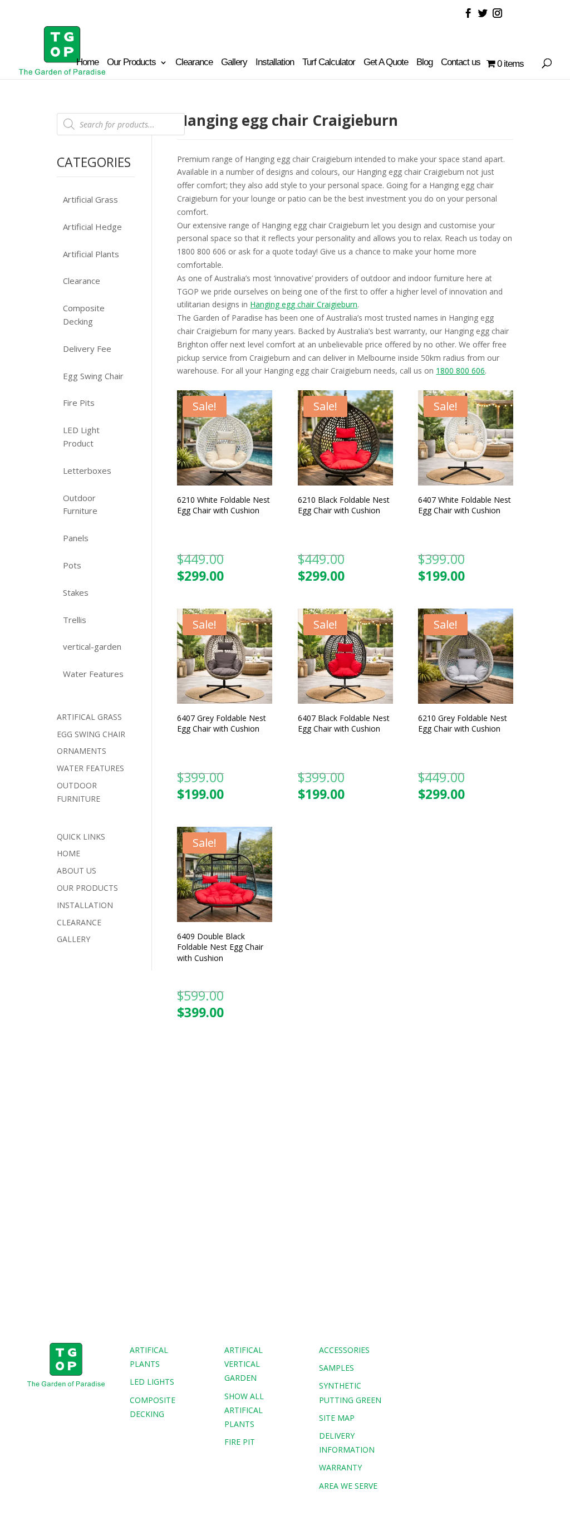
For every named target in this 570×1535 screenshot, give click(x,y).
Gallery (234, 62)
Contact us (460, 62)
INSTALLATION (85, 905)
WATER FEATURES (90, 768)
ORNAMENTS (81, 751)
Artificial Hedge (92, 226)
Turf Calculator (328, 62)
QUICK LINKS (81, 836)
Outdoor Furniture (80, 504)
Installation (274, 62)
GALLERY (73, 939)
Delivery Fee (87, 348)
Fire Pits (79, 402)
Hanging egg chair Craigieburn (303, 304)
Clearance (194, 62)
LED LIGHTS (152, 1381)
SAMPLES (336, 1367)
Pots (72, 565)
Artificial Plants (91, 253)
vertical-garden (92, 646)
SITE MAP (337, 1418)
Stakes (76, 592)
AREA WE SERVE (348, 1485)
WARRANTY (340, 1467)
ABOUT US (76, 870)
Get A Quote (385, 62)
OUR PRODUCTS (87, 887)
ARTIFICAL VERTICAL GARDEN (243, 1364)
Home (87, 62)
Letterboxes (87, 470)
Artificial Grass (90, 199)
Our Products (131, 62)
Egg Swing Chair (93, 375)
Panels (76, 537)
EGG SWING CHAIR (91, 734)
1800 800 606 (460, 370)
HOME (68, 853)
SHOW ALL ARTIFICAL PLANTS (244, 1410)
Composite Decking (84, 314)
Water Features (93, 673)
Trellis (74, 619)
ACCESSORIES (344, 1350)
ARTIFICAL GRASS (89, 717)
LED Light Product (81, 436)
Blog (424, 62)
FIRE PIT (239, 1441)
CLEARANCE (79, 922)
